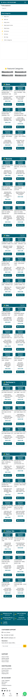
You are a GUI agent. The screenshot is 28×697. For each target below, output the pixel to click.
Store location (5, 660)
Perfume (6, 34)
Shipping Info (5, 673)
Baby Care (6, 16)
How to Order (5, 657)
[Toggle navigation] (25, 2)
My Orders (4, 682)
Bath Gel (6, 19)
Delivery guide (5, 658)
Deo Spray (6, 31)
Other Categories (8, 40)
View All (22, 84)
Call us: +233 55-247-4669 (9, 2)
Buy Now (8, 104)
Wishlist (4, 684)
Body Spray (6, 28)
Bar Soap (6, 37)
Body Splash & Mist (8, 25)
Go (24, 646)
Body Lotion (6, 22)
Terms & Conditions (7, 668)
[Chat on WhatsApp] (25, 694)
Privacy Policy (5, 670)
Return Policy (5, 672)
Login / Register (6, 680)
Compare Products (6, 685)
